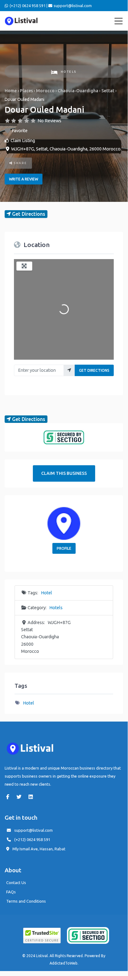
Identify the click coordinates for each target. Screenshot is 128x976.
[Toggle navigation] (119, 21)
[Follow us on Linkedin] (32, 797)
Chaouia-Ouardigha (78, 90)
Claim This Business (64, 473)
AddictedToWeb (63, 963)
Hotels (69, 71)
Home (11, 90)
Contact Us (16, 882)
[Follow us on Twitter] (20, 797)
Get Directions (94, 370)
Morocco (45, 90)
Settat (107, 90)
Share (20, 163)
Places (26, 90)
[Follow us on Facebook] (9, 797)
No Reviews (49, 120)
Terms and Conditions (26, 901)
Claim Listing (23, 140)
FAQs (11, 892)
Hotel (46, 592)
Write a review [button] (23, 179)
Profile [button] (64, 548)
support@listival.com (33, 830)
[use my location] (69, 370)
